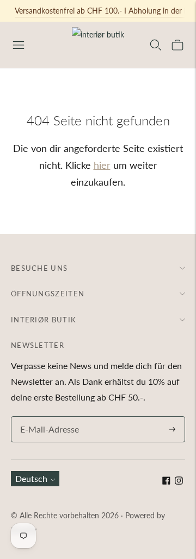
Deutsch (31, 478)
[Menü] (18, 45)
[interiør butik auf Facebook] (166, 481)
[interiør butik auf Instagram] (179, 481)
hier (102, 165)
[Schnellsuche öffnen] (155, 45)
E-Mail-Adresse (47, 417)
